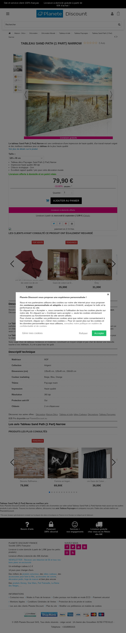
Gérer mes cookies (32, 333)
